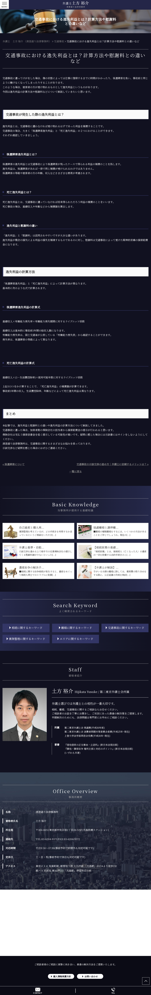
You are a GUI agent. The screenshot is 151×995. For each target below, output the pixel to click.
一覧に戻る (75, 471)
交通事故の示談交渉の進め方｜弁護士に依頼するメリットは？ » (112, 464)
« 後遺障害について (14, 464)
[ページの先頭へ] (145, 981)
